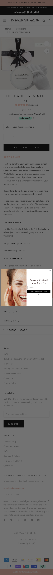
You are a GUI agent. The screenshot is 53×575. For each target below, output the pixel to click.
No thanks (39, 295)
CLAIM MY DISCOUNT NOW (39, 291)
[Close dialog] (50, 271)
